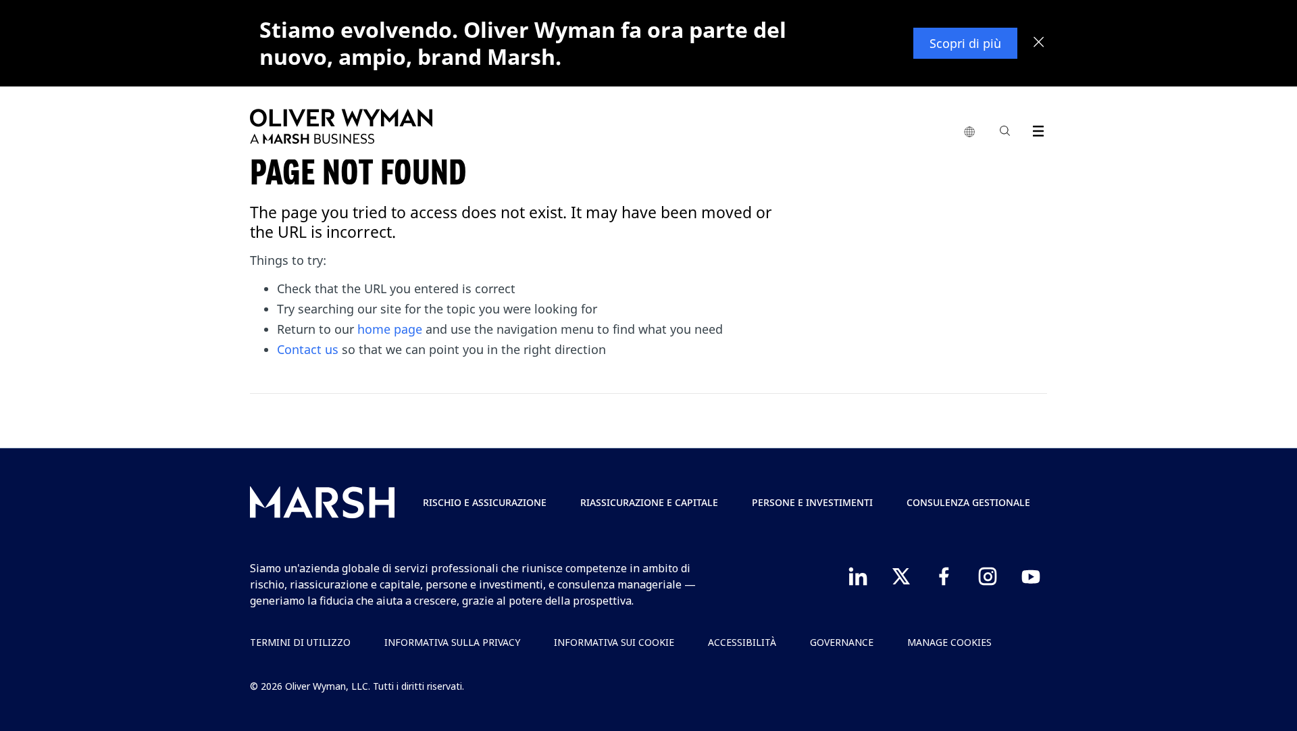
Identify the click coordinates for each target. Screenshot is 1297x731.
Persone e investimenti (812, 502)
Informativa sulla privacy (452, 642)
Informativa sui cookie (614, 642)
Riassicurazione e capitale (649, 502)
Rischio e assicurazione (484, 502)
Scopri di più (965, 43)
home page (389, 329)
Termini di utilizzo (300, 642)
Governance (841, 642)
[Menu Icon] (1035, 129)
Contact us (307, 349)
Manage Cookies (949, 642)
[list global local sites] (969, 132)
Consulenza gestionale (968, 502)
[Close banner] (1038, 43)
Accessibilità (742, 642)
